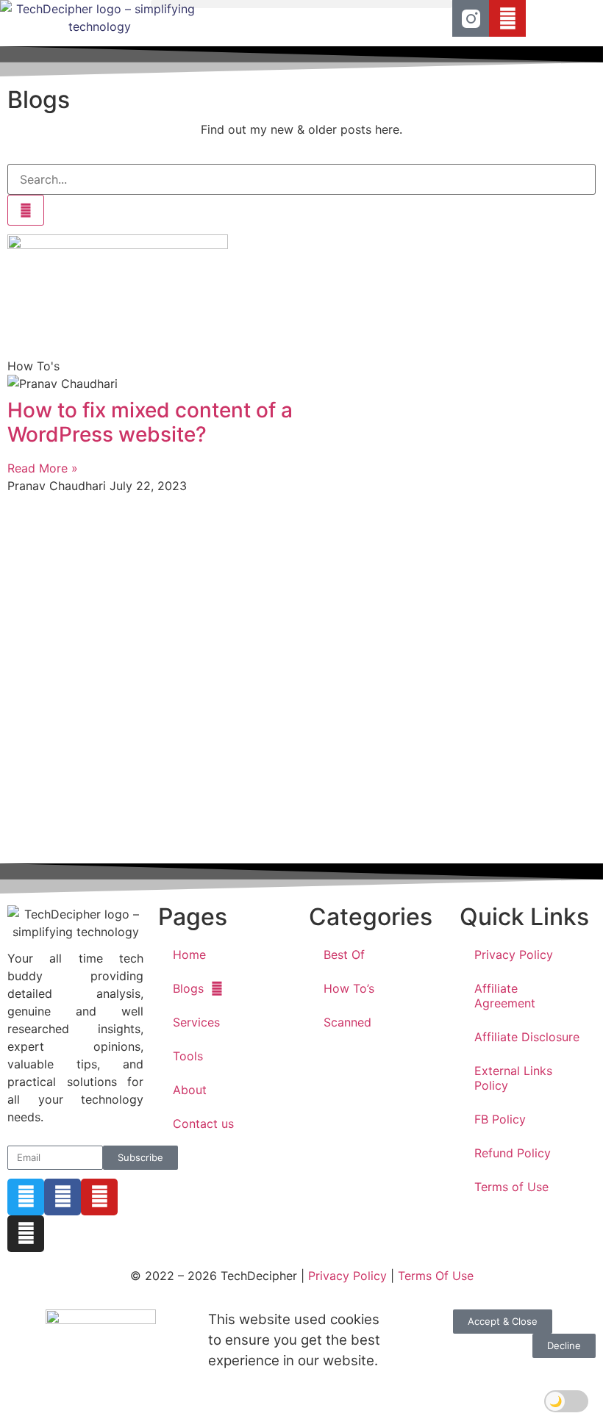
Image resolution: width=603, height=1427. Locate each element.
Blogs (188, 988)
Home (189, 954)
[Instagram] (25, 1233)
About (190, 1089)
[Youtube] (507, 18)
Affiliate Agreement (504, 995)
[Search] (25, 210)
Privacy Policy (513, 954)
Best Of (344, 954)
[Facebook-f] (62, 1197)
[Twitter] (25, 1197)
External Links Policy (513, 1078)
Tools (188, 1056)
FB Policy (500, 1119)
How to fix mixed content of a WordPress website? (150, 422)
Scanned (347, 1022)
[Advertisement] (301, 679)
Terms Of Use (436, 1275)
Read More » (42, 468)
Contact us (203, 1123)
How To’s (349, 988)
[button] (301, 4)
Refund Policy (512, 1153)
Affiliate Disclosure (526, 1036)
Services (196, 1022)
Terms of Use (511, 1186)
